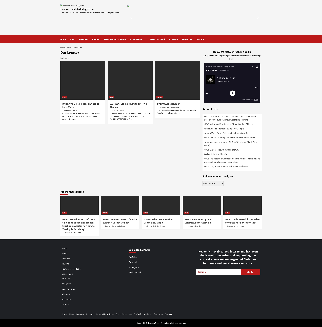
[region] (194, 17)
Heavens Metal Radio (115, 39)
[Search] (260, 39)
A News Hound (76, 232)
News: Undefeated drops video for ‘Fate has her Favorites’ (230, 137)
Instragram (134, 267)
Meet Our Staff (157, 39)
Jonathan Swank (173, 107)
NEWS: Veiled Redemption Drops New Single (224, 128)
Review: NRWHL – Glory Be (215, 154)
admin (74, 110)
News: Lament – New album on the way (221, 149)
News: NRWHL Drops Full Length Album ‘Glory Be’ (226, 133)
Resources (187, 39)
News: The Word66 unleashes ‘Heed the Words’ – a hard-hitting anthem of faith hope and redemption (232, 160)
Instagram (66, 283)
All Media (173, 39)
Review (159, 97)
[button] (194, 17)
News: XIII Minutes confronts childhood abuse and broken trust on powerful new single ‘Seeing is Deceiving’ (230, 118)
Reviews (96, 39)
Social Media (135, 39)
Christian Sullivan (118, 226)
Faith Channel (135, 272)
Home (63, 39)
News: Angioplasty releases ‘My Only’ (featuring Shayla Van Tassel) (230, 144)
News (72, 39)
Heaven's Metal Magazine (77, 9)
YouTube (133, 257)
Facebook (66, 278)
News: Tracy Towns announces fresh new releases (226, 166)
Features (83, 39)
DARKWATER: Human (168, 103)
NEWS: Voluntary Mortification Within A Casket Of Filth (228, 124)
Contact (200, 39)
